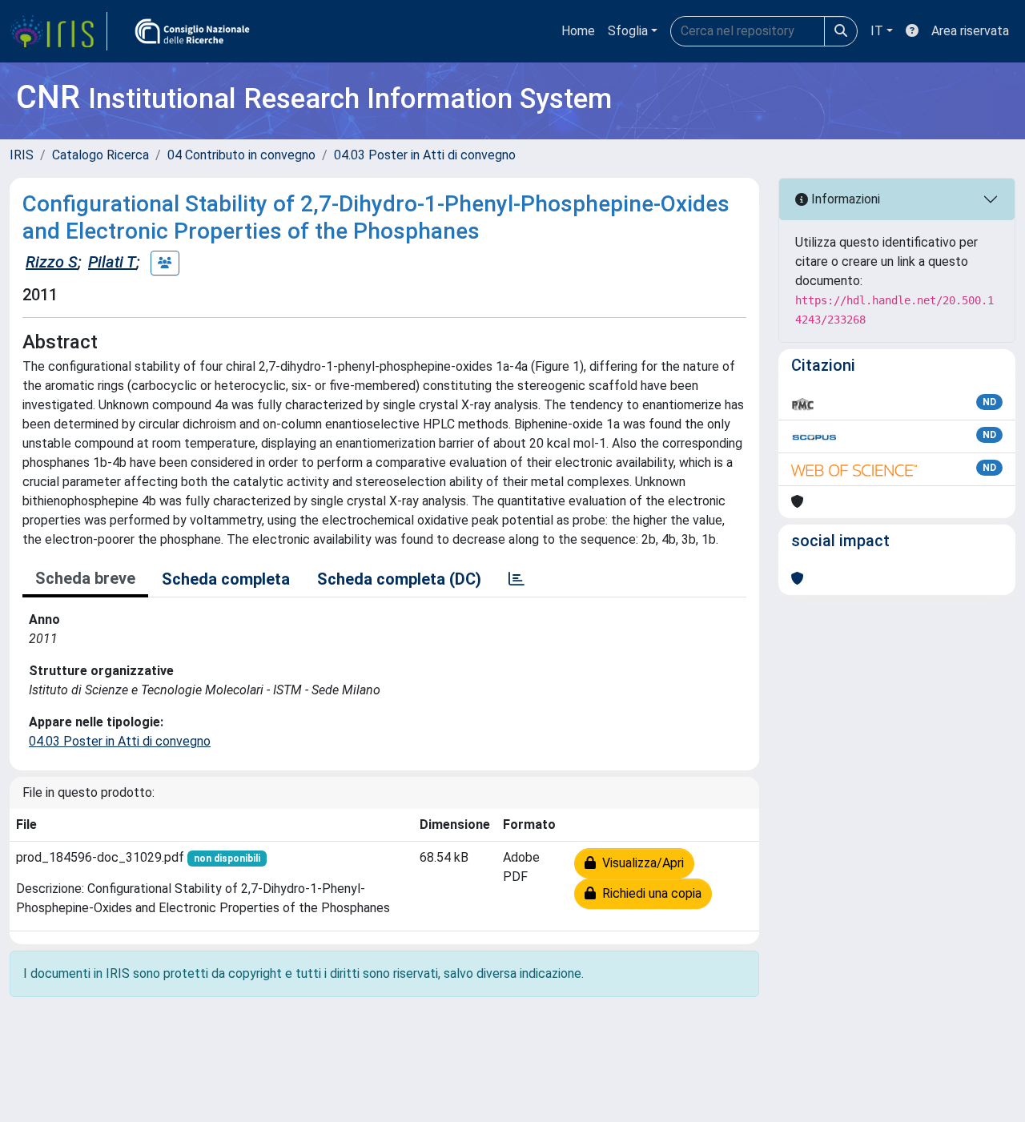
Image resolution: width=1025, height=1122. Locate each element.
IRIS (22, 155)
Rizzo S (52, 261)
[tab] (516, 579)
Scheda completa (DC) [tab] (399, 579)
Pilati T (112, 261)
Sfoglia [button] (628, 30)
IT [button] (876, 30)
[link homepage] (58, 31)
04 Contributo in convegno (241, 155)
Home (578, 30)
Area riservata (970, 30)
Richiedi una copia (648, 893)
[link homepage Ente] (192, 31)
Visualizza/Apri (640, 863)
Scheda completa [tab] (226, 579)
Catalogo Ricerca (100, 155)
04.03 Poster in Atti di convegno (425, 155)
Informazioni (844, 199)
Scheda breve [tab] (85, 578)
